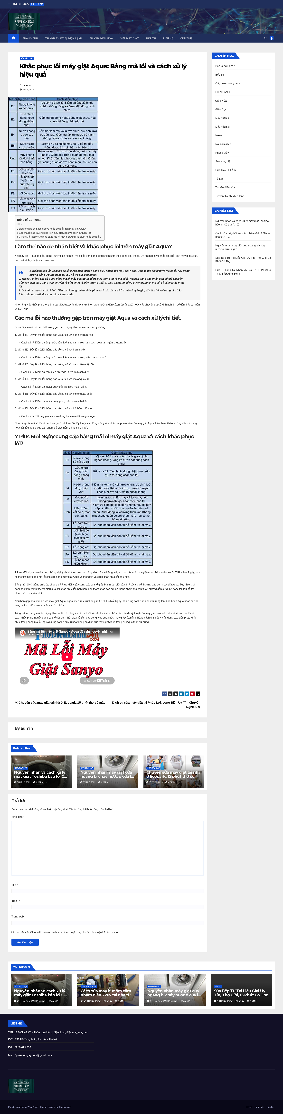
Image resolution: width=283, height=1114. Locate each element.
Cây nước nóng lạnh (227, 83)
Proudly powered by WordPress (23, 1107)
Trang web (17, 916)
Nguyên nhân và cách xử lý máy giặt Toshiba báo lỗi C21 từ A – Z (41, 776)
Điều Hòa (221, 100)
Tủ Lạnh (220, 178)
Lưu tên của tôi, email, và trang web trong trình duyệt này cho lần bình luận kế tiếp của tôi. (67, 932)
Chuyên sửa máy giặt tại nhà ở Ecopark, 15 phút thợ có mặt (61, 702)
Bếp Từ (151, 38)
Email (15, 900)
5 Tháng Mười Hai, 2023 (164, 1001)
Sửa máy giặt (129, 38)
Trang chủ (30, 38)
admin (27, 85)
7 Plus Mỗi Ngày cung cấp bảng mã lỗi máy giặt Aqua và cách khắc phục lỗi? (60, 236)
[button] (265, 38)
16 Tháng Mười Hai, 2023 (31, 1001)
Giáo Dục (221, 109)
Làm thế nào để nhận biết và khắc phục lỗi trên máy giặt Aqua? (52, 228)
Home (249, 1107)
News (218, 135)
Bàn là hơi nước (225, 66)
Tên (14, 884)
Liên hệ (168, 38)
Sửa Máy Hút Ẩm (225, 170)
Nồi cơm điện (223, 144)
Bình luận (17, 817)
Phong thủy (222, 152)
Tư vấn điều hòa (101, 38)
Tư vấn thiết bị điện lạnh (63, 38)
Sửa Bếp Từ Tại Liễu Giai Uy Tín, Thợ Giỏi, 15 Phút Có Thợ (241, 992)
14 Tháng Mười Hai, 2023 (98, 1001)
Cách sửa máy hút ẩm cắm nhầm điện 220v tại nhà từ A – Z (107, 994)
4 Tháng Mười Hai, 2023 (231, 1001)
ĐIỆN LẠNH (222, 92)
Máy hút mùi (222, 126)
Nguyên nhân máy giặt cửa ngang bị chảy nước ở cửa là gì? (106, 776)
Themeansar (64, 1107)
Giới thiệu (187, 38)
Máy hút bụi (222, 118)
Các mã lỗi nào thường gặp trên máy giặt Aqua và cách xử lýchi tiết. (55, 232)
